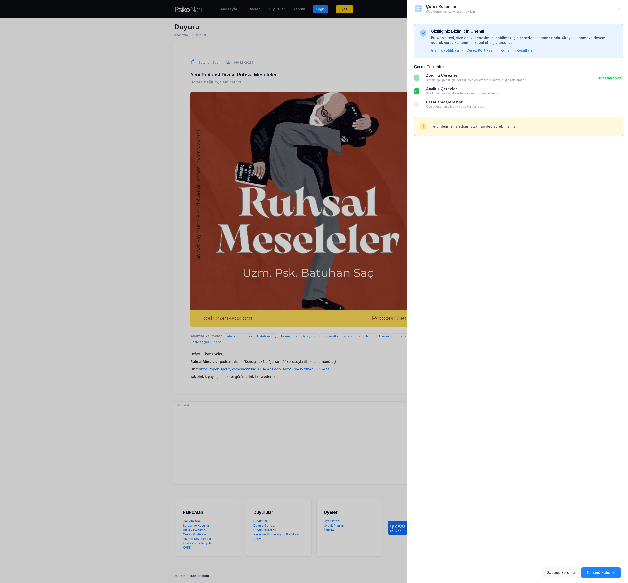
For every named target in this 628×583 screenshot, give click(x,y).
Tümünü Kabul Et (600, 572)
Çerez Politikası (480, 50)
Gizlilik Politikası (445, 50)
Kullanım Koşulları (516, 50)
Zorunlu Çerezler (441, 75)
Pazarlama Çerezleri (445, 102)
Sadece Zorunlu (561, 572)
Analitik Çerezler (441, 89)
